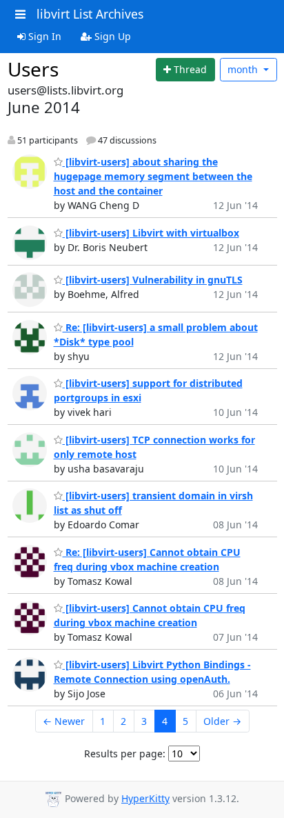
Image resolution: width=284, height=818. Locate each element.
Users (33, 69)
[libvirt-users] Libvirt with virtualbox (151, 232)
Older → (222, 721)
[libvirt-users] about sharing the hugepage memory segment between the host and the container (153, 176)
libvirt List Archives (90, 14)
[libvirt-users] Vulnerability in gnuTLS (153, 279)
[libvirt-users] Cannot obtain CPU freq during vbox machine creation (149, 615)
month (244, 69)
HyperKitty (145, 798)
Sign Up (111, 36)
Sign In (43, 36)
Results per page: (124, 753)
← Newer (64, 721)
